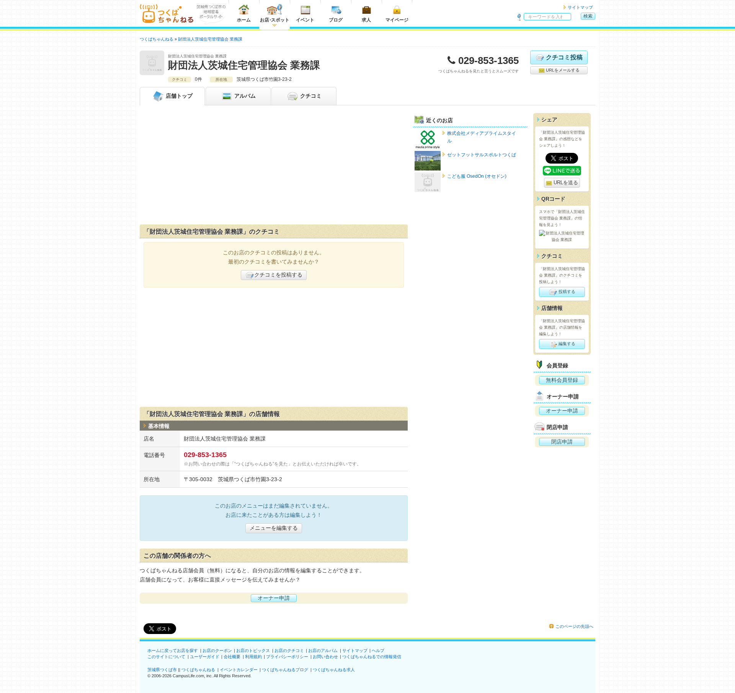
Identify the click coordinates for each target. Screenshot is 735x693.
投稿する (566, 291)
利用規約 (253, 656)
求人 (366, 20)
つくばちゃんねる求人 (334, 669)
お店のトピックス (253, 650)
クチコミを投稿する (278, 275)
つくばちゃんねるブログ (285, 669)
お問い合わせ (325, 656)
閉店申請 (562, 442)
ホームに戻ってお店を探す (172, 650)
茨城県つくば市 (162, 669)
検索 (588, 16)
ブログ (336, 20)
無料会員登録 (562, 380)
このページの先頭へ (574, 626)
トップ (179, 96)
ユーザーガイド (204, 656)
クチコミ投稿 (564, 57)
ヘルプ (378, 650)
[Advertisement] (274, 166)
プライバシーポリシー (287, 656)
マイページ (396, 20)
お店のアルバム (323, 650)
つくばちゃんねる (198, 669)
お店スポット (274, 20)
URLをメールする (562, 70)
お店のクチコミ (289, 650)
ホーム (244, 20)
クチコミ (310, 96)
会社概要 (232, 656)
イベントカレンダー (239, 669)
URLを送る (565, 182)
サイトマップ (580, 7)
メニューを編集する (274, 528)
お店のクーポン (217, 650)
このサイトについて (166, 656)
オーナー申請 (274, 598)
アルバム (244, 96)
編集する (566, 343)
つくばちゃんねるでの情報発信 (371, 656)
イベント (305, 20)
